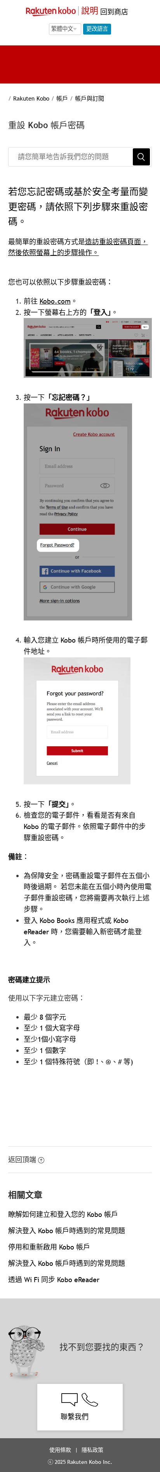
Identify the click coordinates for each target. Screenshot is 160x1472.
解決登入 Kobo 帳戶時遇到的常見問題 (66, 1230)
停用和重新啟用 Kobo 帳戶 (49, 1247)
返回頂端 (22, 1159)
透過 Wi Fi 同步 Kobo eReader (53, 1279)
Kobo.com (55, 301)
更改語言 (97, 28)
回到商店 (113, 11)
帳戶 (62, 98)
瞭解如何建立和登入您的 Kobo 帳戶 (63, 1214)
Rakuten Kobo (31, 98)
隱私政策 (93, 1449)
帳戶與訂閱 (89, 98)
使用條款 (60, 1449)
